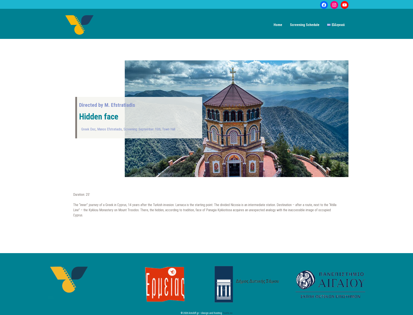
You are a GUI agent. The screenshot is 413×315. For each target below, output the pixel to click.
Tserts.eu (228, 313)
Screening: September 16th (142, 129)
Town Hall (168, 129)
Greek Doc (88, 129)
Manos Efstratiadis (109, 129)
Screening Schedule (304, 25)
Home (278, 25)
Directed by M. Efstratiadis (107, 105)
